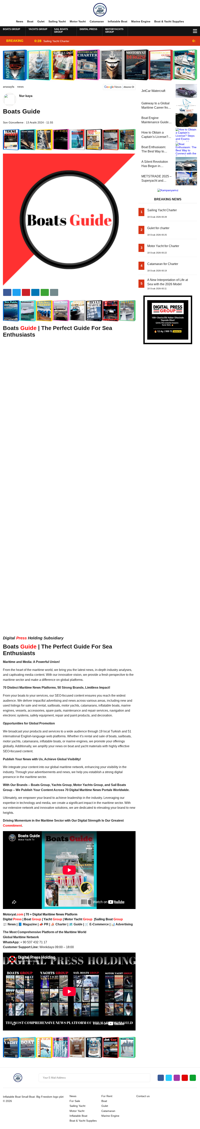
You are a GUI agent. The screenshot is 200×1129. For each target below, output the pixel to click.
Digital (12, 919)
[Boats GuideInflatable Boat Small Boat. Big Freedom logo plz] (100, 9)
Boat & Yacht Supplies (169, 21)
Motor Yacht (78, 21)
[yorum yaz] (54, 292)
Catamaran (97, 21)
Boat (30, 21)
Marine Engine (140, 21)
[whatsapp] (193, 1078)
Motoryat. (13, 914)
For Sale (75, 1101)
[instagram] (177, 1078)
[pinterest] (35, 292)
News (19, 21)
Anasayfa (8, 86)
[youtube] (185, 1078)
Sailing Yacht (57, 21)
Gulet (41, 21)
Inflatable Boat (117, 21)
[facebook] (7, 292)
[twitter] (16, 292)
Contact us (143, 1096)
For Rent (106, 1096)
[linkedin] (26, 292)
